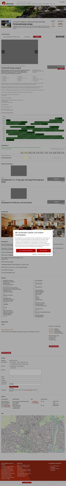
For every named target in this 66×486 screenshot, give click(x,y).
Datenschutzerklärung (42, 254)
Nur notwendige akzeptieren (25, 250)
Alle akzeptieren (43, 250)
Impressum (49, 254)
